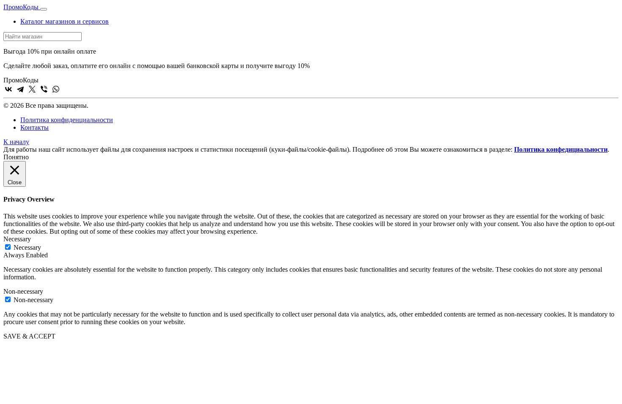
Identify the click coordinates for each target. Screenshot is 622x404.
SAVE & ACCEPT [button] (29, 336)
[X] (32, 89)
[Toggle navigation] (43, 9)
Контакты (34, 127)
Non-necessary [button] (23, 291)
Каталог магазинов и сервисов (64, 21)
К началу (16, 141)
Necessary (27, 247)
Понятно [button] (16, 157)
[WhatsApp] (56, 89)
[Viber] (44, 89)
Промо (21, 7)
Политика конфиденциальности (66, 119)
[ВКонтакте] (8, 89)
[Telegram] (20, 89)
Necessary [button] (17, 239)
